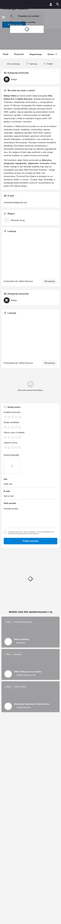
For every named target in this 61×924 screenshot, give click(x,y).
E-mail (7, 491)
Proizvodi (19, 54)
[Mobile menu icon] (3, 17)
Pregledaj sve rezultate (28, 16)
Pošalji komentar (30, 541)
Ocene (52, 54)
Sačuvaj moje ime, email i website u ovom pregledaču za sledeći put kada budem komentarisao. (31, 532)
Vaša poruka (10, 503)
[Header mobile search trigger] (58, 4)
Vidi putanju (49, 281)
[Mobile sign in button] (51, 4)
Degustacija (36, 54)
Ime (5, 479)
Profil (5, 54)
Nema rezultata (28, 22)
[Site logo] (7, 17)
